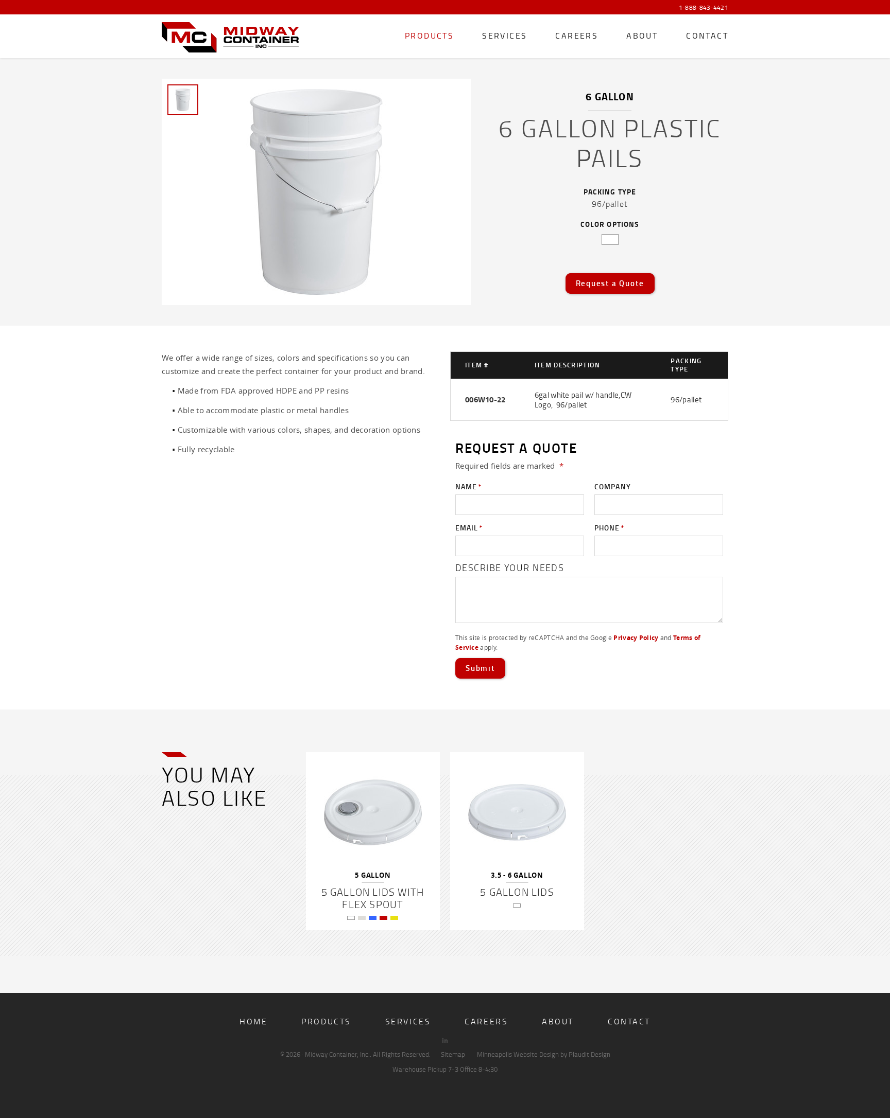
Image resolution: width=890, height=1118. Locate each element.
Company (612, 486)
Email (469, 528)
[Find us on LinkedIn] (445, 1040)
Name (468, 486)
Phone (609, 528)
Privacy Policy (635, 637)
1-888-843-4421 (703, 7)
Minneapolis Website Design (518, 1054)
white (610, 239)
